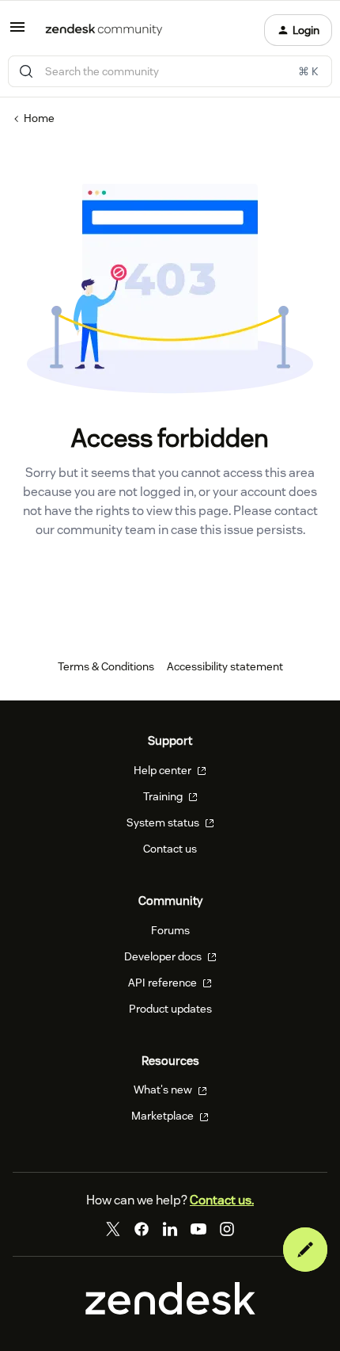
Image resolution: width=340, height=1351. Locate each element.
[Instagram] (227, 1229)
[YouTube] (198, 1229)
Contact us (170, 849)
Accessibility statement (225, 666)
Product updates (170, 1009)
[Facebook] (141, 1229)
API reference (163, 982)
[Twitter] (113, 1229)
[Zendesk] (170, 1310)
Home (39, 118)
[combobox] (170, 71)
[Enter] (26, 71)
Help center (164, 770)
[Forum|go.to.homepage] (104, 30)
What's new (164, 1089)
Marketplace (163, 1116)
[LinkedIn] (170, 1229)
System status (164, 822)
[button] (17, 32)
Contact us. (222, 1200)
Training (164, 796)
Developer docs (164, 956)
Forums (170, 930)
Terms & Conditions (106, 666)
